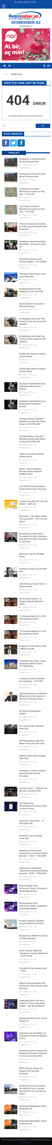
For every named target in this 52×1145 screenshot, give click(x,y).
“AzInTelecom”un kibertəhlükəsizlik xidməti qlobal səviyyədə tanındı (33, 806)
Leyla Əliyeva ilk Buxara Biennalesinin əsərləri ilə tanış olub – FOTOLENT (32, 191)
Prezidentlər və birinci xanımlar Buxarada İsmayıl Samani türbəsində (32, 773)
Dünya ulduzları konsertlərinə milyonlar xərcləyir (31, 305)
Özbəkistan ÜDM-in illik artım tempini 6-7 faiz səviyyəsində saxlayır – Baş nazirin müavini (32, 1003)
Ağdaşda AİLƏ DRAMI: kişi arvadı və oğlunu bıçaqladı (33, 937)
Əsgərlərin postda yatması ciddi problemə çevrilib (32, 647)
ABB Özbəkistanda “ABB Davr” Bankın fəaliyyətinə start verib (32, 742)
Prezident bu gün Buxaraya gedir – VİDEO (33, 969)
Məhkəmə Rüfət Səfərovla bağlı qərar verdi (32, 757)
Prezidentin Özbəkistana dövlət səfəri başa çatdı (32, 275)
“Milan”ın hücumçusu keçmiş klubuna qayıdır (31, 455)
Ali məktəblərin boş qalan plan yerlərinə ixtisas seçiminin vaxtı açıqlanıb (32, 321)
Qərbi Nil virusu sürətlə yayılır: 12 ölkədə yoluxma (33, 585)
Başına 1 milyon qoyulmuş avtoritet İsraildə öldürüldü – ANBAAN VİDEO (31, 471)
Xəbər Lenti (13, 153)
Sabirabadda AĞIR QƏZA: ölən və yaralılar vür (33, 1019)
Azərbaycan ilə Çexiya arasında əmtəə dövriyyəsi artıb (32, 160)
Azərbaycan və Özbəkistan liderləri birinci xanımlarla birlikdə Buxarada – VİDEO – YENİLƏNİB (33, 853)
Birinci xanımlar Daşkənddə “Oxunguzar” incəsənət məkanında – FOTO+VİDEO (33, 953)
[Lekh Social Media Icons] (5, 143)
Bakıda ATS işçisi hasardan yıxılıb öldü (30, 837)
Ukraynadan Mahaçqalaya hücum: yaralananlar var (33, 1107)
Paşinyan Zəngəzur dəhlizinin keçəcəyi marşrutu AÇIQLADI (31, 922)
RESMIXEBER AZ (24, 168)
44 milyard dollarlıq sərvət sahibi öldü (33, 570)
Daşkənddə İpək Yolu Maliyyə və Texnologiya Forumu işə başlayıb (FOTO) (33, 1036)
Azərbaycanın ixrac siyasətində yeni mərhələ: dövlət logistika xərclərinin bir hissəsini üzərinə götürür (32, 1090)
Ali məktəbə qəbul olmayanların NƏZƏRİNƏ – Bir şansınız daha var (32, 244)
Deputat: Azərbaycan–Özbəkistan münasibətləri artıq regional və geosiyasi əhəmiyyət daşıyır (33, 696)
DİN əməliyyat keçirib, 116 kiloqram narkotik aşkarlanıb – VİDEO (32, 601)
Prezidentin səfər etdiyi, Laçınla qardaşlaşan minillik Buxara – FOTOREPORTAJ (32, 663)
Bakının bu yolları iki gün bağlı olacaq (31, 555)
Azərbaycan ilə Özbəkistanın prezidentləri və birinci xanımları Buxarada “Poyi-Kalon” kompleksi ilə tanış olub (33, 538)
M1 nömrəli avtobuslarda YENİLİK (30, 712)
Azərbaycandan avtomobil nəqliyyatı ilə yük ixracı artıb (31, 290)
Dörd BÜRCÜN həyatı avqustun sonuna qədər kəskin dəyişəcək (32, 487)
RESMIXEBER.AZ (26, 22)
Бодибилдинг (26, 1142)
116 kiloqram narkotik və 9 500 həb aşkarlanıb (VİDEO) (32, 617)
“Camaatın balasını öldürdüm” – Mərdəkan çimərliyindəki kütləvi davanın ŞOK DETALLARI (32, 421)
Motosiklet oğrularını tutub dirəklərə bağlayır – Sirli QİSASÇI (33, 260)
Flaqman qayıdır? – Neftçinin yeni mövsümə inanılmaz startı (33, 789)
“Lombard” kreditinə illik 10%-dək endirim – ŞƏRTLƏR (33, 502)
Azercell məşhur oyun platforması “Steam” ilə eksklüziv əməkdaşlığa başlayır (33, 888)
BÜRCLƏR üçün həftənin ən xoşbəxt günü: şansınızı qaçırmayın (30, 1071)
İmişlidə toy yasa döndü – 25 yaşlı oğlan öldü (31, 822)
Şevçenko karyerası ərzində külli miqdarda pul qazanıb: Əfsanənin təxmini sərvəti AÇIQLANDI (33, 1053)
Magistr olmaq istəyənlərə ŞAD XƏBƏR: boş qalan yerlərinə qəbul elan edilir (33, 986)
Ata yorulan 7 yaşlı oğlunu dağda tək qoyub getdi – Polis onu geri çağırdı (33, 519)
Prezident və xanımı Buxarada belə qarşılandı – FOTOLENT (32, 679)
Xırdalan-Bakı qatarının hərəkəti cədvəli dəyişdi (32, 355)
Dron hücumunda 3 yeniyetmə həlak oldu (31, 727)
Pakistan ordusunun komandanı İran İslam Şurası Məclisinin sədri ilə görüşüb (33, 226)
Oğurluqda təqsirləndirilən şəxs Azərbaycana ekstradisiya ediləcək (32, 386)
